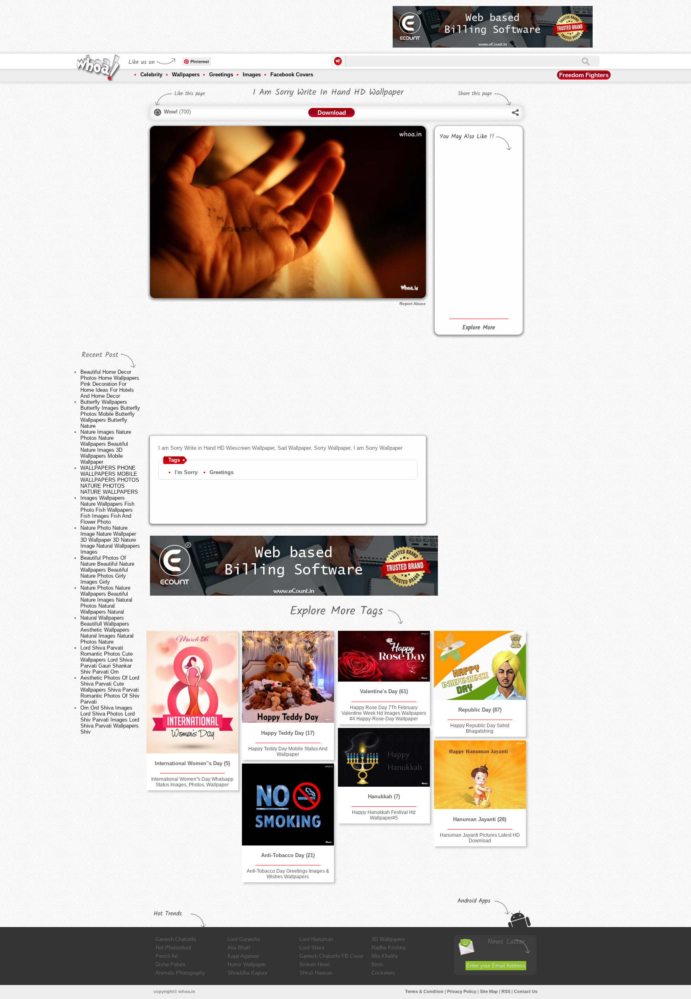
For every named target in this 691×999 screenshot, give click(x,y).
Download (332, 112)
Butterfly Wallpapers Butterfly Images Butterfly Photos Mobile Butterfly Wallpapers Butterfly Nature (110, 414)
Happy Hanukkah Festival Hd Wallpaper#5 (383, 815)
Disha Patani (170, 964)
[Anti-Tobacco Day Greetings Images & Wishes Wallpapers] (288, 804)
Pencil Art (167, 956)
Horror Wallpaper (247, 964)
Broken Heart (315, 964)
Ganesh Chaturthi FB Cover (331, 956)
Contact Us (525, 991)
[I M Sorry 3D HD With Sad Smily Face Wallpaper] (497, 165)
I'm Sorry (186, 472)
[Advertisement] (241, 24)
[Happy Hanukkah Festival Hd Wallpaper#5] (384, 757)
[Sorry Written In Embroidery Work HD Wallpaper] (457, 245)
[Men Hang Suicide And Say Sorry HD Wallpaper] (457, 298)
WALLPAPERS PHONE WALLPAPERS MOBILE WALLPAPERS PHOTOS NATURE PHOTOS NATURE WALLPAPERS (109, 480)
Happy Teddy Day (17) (287, 733)
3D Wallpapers (388, 939)
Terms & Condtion (424, 991)
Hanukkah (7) (384, 797)
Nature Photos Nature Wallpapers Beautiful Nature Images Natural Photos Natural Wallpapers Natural (106, 600)
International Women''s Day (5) (192, 763)
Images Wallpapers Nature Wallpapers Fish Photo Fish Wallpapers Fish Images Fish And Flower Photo (107, 510)
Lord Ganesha (244, 939)
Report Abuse (412, 303)
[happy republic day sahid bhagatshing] (480, 665)
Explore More (478, 328)
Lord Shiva (312, 948)
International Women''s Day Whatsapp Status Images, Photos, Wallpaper (192, 782)
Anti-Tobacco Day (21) (288, 855)
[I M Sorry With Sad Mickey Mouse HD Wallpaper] (457, 165)
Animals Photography (180, 973)
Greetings (221, 75)
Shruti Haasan (316, 973)
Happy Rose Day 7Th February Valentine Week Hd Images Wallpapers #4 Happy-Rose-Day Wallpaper (384, 713)
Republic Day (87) (479, 710)
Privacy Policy (461, 991)
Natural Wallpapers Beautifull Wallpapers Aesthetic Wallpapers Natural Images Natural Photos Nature (107, 630)
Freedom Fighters (584, 75)
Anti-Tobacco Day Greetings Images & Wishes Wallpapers (288, 873)
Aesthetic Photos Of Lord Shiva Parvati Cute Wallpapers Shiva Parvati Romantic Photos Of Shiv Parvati (110, 690)
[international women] (192, 692)
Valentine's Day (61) (384, 691)
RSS (505, 991)
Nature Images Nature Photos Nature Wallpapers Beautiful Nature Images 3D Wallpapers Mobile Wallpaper (105, 447)
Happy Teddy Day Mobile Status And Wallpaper (288, 751)
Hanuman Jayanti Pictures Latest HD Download (480, 837)
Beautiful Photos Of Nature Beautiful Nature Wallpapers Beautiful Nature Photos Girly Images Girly (107, 570)
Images (252, 75)
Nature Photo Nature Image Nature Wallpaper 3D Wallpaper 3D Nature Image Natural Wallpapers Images (110, 540)
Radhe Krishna (388, 948)
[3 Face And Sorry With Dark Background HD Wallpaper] (497, 245)
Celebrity (151, 75)
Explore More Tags (336, 611)
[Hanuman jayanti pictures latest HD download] (480, 774)
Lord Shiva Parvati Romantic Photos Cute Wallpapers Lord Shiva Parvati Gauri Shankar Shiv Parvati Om (106, 660)
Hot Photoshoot (174, 948)
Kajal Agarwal (243, 956)
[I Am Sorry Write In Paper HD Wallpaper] (497, 271)
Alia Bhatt (239, 948)
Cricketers (383, 973)
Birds (377, 964)
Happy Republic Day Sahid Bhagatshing (479, 728)
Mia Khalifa (384, 956)
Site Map (489, 991)
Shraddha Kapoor (248, 973)
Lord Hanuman (316, 939)
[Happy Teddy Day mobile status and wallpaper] (288, 677)
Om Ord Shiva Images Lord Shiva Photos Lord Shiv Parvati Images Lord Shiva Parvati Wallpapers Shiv (109, 720)
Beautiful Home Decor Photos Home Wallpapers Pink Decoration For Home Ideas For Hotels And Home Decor (109, 384)
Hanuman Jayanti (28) (479, 819)
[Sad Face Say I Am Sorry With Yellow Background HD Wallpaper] (457, 271)
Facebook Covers (291, 75)
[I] (457, 191)
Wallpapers (186, 75)
